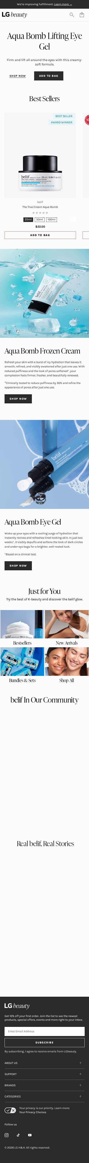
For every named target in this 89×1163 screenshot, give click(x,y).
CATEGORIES (13, 1096)
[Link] (7, 1135)
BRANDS (10, 1085)
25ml (28, 219)
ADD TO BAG (48, 75)
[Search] (72, 15)
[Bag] (82, 15)
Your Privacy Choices (32, 1112)
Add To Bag (40, 235)
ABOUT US (11, 1063)
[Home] (45, 1006)
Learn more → (63, 4)
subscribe (44, 1042)
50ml (39, 219)
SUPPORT (11, 1074)
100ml (51, 219)
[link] (22, 624)
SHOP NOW (18, 75)
